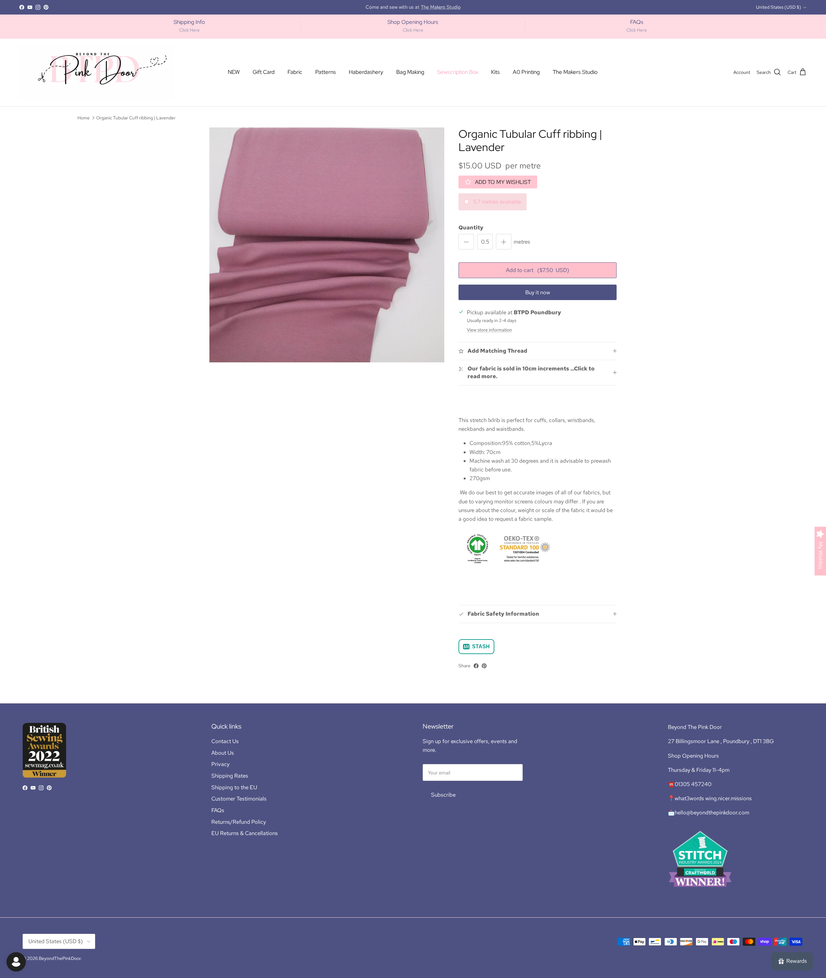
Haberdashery (366, 72)
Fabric (294, 72)
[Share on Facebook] (476, 665)
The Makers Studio (575, 72)
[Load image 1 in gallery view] (326, 244)
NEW (234, 72)
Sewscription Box (457, 72)
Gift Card (264, 72)
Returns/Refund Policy (238, 821)
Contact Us (225, 741)
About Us (222, 752)
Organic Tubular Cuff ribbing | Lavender (136, 117)
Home (83, 117)
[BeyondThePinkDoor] (96, 72)
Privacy (220, 764)
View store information (489, 330)
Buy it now (537, 292)
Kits (495, 72)
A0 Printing (526, 72)
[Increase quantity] (503, 241)
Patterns (325, 72)
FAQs (217, 810)
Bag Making (410, 72)
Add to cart (537, 270)
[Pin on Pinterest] (484, 665)
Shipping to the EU (234, 787)
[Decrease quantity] (466, 241)
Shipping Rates (229, 775)
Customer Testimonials (239, 798)
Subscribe (443, 794)
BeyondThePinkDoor (60, 958)
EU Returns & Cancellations (244, 833)
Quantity (470, 227)
